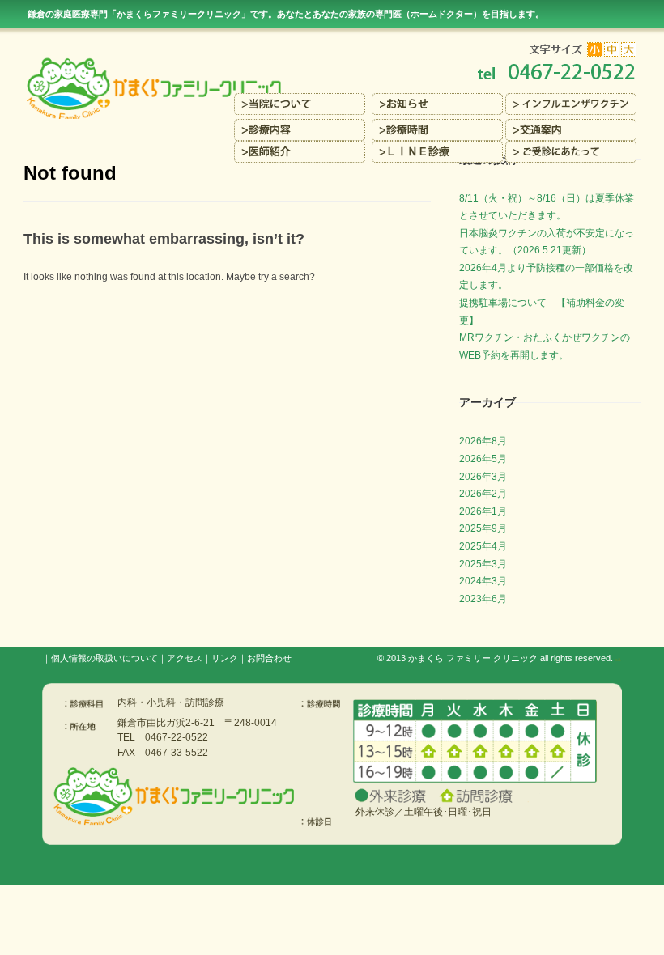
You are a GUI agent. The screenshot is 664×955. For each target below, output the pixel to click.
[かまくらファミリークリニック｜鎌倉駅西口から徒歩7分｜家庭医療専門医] (332, 62)
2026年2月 (483, 493)
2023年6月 (483, 599)
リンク (224, 658)
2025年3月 (483, 564)
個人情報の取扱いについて (104, 658)
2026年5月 (483, 459)
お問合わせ (269, 658)
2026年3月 (483, 476)
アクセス (184, 658)
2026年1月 (483, 511)
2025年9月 (483, 528)
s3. (618, 659)
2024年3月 (483, 581)
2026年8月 (483, 441)
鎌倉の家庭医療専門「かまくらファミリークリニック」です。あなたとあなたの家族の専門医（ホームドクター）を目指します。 (286, 14)
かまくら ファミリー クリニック (473, 658)
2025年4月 (483, 546)
